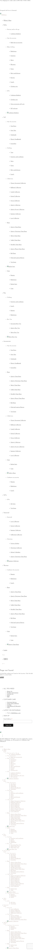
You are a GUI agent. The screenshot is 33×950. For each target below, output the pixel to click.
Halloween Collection (16, 534)
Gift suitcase (14, 108)
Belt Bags (13, 253)
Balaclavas (13, 51)
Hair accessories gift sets (17, 104)
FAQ (8, 707)
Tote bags (13, 262)
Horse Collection (15, 200)
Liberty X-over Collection (17, 209)
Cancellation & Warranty (14, 706)
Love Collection (15, 218)
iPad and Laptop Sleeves (17, 257)
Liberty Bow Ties (15, 328)
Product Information (12, 692)
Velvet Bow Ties (15, 332)
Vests (12, 161)
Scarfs (12, 82)
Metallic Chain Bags (16, 244)
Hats (8, 271)
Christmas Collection (16, 548)
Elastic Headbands (16, 139)
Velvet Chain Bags (15, 236)
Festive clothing (15, 543)
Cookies (9, 705)
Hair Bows (13, 126)
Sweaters (13, 55)
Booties (13, 77)
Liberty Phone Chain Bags (18, 249)
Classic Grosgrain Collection (18, 183)
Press (8, 695)
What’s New (7, 20)
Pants (12, 69)
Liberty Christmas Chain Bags (19, 231)
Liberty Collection (15, 205)
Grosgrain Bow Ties (16, 323)
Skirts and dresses (15, 73)
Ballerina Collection (16, 187)
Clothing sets (14, 86)
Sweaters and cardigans (17, 157)
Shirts (12, 60)
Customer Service (12, 702)
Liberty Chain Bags (16, 227)
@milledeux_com (16, 713)
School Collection (15, 196)
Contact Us (10, 694)
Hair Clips (13, 130)
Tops (12, 152)
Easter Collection (15, 526)
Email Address (8, 719)
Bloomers (13, 64)
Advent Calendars (15, 552)
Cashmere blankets (16, 34)
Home (2, 677)
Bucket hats (14, 284)
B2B (8, 696)
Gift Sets (13, 504)
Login (5, 650)
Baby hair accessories (16, 42)
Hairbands (13, 135)
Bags (8, 222)
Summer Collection (16, 214)
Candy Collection (15, 192)
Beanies (13, 275)
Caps (12, 288)
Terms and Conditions (13, 703)
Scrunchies (13, 143)
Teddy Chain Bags (15, 240)
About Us (9, 691)
